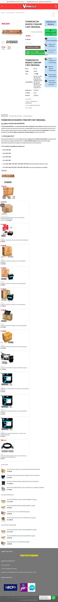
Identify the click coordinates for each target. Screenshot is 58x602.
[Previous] (3, 33)
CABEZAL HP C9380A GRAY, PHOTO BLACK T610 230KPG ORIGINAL (15, 389)
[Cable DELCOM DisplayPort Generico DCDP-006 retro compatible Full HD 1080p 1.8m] (15, 446)
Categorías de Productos (22, 597)
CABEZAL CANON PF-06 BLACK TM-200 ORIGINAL (13, 304)
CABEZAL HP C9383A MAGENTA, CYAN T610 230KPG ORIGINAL (14, 411)
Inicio (3, 12)
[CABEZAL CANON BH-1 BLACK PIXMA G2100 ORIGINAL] (15, 230)
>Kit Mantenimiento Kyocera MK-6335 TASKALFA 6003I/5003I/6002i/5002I (12, 218)
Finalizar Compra (35, 597)
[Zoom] (3, 42)
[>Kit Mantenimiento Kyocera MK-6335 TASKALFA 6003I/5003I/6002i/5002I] (15, 208)
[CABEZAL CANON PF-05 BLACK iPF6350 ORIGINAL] (15, 274)
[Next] (20, 33)
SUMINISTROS (11, 12)
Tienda (13, 597)
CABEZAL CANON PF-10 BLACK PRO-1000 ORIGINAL (14, 346)
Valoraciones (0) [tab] (27, 116)
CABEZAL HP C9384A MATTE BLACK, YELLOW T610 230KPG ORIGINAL (13, 434)
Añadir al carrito (33, 47)
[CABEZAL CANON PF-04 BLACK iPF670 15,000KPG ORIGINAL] (15, 251)
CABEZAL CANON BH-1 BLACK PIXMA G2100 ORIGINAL (14, 240)
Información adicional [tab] (15, 116)
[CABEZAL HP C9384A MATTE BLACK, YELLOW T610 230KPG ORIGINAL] (15, 424)
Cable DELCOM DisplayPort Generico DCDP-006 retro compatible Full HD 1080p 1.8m (14, 456)
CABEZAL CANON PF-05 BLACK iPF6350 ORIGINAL (13, 283)
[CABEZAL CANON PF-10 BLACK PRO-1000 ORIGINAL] (15, 337)
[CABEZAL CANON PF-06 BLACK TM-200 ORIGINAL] (15, 295)
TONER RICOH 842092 (34, 105)
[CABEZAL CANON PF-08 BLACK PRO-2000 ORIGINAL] (15, 316)
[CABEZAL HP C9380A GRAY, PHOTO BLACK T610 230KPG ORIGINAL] (15, 379)
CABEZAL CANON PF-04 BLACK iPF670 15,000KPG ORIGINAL (13, 261)
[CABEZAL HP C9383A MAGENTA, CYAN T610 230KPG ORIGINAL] (15, 401)
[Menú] (2, 6)
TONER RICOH (20, 12)
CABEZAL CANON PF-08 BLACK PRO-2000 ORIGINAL (14, 325)
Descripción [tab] (4, 116)
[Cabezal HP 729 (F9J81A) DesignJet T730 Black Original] (15, 358)
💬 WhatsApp (20, 1)
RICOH (30, 107)
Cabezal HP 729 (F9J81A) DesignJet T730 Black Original (14, 367)
